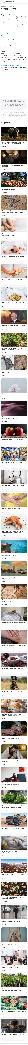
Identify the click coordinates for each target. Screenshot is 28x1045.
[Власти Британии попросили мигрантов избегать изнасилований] (14, 572)
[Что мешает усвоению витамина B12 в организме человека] (14, 892)
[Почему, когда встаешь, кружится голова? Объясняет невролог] (14, 412)
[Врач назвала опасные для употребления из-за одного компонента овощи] (14, 801)
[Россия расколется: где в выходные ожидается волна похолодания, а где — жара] (14, 686)
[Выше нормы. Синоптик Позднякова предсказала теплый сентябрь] (14, 457)
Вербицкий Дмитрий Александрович (11, 65)
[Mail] (5, 1)
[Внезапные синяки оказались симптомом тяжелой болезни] (14, 640)
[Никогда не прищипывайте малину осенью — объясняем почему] (14, 343)
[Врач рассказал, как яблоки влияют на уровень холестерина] (14, 183)
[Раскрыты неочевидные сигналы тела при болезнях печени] (14, 229)
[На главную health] (10, 1)
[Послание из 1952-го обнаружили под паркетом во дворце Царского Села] (14, 206)
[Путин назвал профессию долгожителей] (14, 320)
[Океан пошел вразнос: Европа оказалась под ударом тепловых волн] (14, 549)
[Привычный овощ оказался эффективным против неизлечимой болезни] (14, 1006)
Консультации (4, 6)
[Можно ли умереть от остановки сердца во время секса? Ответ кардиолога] (14, 252)
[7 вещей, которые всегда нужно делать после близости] (14, 755)
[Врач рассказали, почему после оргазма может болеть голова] (14, 595)
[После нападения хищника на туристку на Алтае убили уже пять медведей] (14, 137)
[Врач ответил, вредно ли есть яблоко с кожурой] (14, 435)
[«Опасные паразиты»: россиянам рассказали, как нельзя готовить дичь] (14, 732)
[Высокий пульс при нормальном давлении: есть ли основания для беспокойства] (14, 503)
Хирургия (11, 6)
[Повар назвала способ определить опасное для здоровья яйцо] (14, 274)
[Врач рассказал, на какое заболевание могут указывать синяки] (14, 938)
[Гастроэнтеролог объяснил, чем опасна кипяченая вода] (14, 480)
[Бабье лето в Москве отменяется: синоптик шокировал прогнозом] (14, 915)
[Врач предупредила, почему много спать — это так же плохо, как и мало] (14, 618)
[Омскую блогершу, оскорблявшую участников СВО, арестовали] (14, 778)
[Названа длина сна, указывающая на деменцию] (14, 160)
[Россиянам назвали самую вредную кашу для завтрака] (14, 663)
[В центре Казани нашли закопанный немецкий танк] (14, 366)
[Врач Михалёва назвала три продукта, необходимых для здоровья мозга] (14, 526)
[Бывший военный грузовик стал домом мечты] (14, 823)
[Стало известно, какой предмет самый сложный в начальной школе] (14, 961)
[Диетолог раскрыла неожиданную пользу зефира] (14, 389)
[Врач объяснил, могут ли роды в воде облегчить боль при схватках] (14, 846)
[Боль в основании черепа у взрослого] (14, 1029)
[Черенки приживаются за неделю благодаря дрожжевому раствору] (14, 984)
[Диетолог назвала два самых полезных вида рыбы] (14, 297)
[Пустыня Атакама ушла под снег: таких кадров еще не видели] (14, 869)
